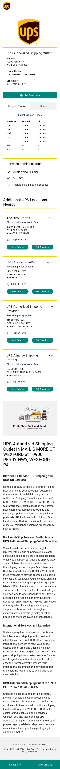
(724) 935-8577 (18, 84)
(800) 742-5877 (18, 284)
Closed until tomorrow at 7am (23, 364)
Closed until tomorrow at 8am (23, 222)
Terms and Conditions (38, 744)
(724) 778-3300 (18, 381)
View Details (18, 247)
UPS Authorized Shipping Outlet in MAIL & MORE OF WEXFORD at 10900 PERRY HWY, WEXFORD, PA (29, 454)
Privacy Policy (19, 744)
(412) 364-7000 (18, 333)
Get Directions (32, 95)
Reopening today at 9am (19, 315)
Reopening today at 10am (20, 266)
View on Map (45, 764)
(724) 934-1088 (18, 239)
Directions (15, 764)
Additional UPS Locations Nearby (25, 202)
